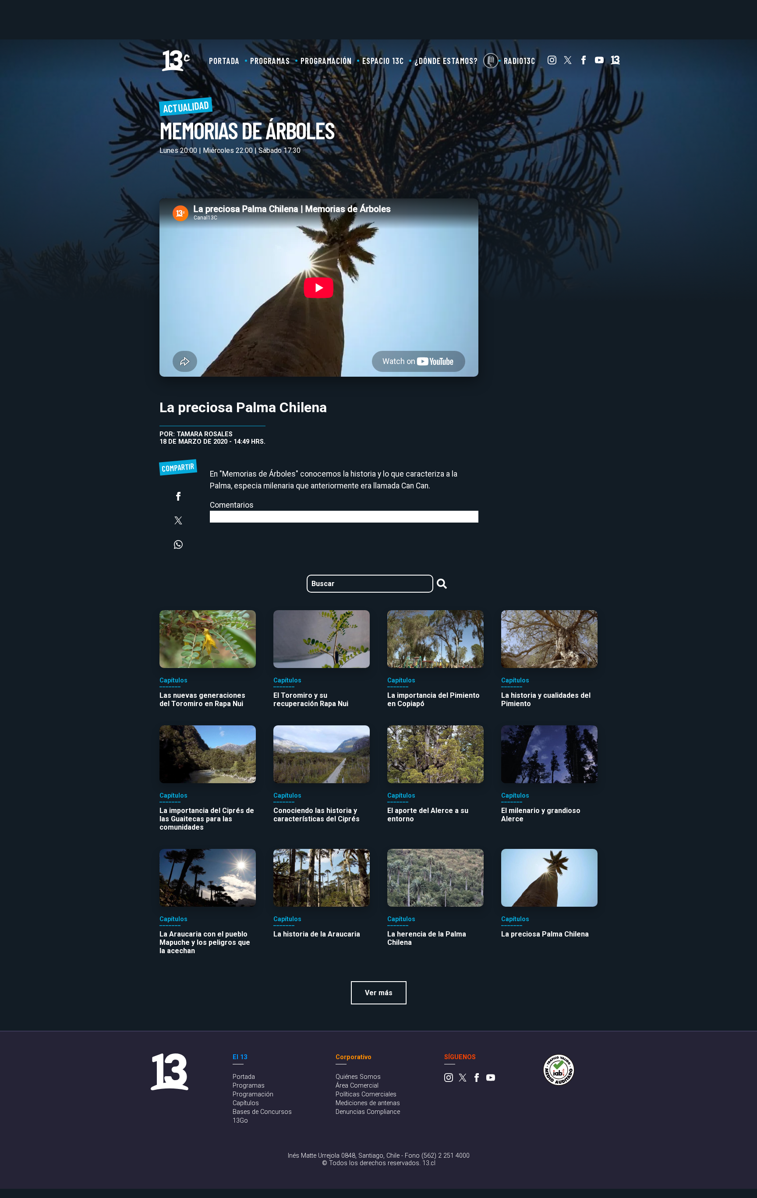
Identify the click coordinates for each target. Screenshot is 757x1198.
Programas (270, 61)
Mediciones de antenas (368, 1103)
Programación (326, 61)
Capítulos (246, 1103)
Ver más (379, 993)
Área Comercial (357, 1085)
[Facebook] (583, 62)
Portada (224, 61)
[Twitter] (567, 62)
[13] (615, 62)
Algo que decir (491, 60)
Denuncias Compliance (368, 1112)
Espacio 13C (383, 61)
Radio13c (519, 61)
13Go (240, 1120)
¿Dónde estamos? (446, 61)
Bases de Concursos (262, 1112)
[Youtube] (599, 62)
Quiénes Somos (358, 1077)
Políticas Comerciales (366, 1094)
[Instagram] (552, 62)
